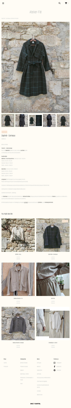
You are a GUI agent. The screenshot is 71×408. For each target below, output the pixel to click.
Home (5, 363)
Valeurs (38, 366)
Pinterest (59, 370)
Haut (21, 383)
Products (6, 366)
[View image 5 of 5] (63, 120)
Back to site (39, 395)
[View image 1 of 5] (7, 120)
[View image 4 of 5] (49, 120)
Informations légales (42, 381)
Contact (39, 391)
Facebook (59, 366)
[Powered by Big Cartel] (35, 403)
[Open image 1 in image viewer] (35, 67)
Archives (39, 374)
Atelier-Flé (36, 11)
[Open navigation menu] (3, 3)
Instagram (59, 363)
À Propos (39, 363)
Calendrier (39, 370)
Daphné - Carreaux (5, 18)
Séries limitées (14, 18)
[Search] (59, 3)
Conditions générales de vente (43, 386)
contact (26, 202)
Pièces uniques (24, 366)
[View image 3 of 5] (35, 120)
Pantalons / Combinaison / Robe (26, 379)
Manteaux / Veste (24, 374)
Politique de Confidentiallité (43, 378)
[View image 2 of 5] (21, 120)
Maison (22, 370)
